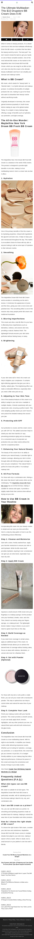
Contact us (28, 919)
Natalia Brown (6, 17)
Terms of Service (20, 919)
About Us (5, 919)
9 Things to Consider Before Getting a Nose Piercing (16, 900)
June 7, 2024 (16, 17)
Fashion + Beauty (6, 871)
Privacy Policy (12, 919)
